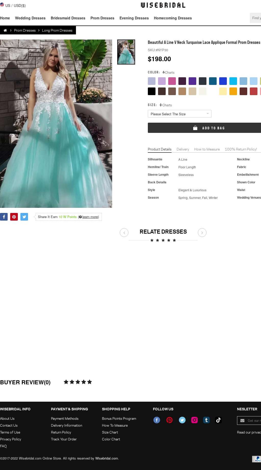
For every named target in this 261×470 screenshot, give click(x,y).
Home (5, 17)
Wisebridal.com (106, 458)
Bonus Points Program (119, 418)
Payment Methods (65, 418)
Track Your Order (64, 439)
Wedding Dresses (30, 17)
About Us (7, 418)
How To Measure (115, 425)
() (88, 216)
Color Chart (111, 439)
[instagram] (194, 420)
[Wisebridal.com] (6, 30)
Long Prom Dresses (57, 30)
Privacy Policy (10, 439)
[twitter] (182, 420)
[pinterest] (169, 420)
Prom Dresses (102, 17)
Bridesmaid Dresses (68, 17)
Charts (170, 72)
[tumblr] (206, 420)
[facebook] (157, 420)
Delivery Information (66, 425)
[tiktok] (218, 420)
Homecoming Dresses (173, 17)
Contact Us (9, 425)
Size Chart (110, 432)
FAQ (3, 446)
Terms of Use (10, 432)
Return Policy (61, 432)
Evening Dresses (134, 17)
